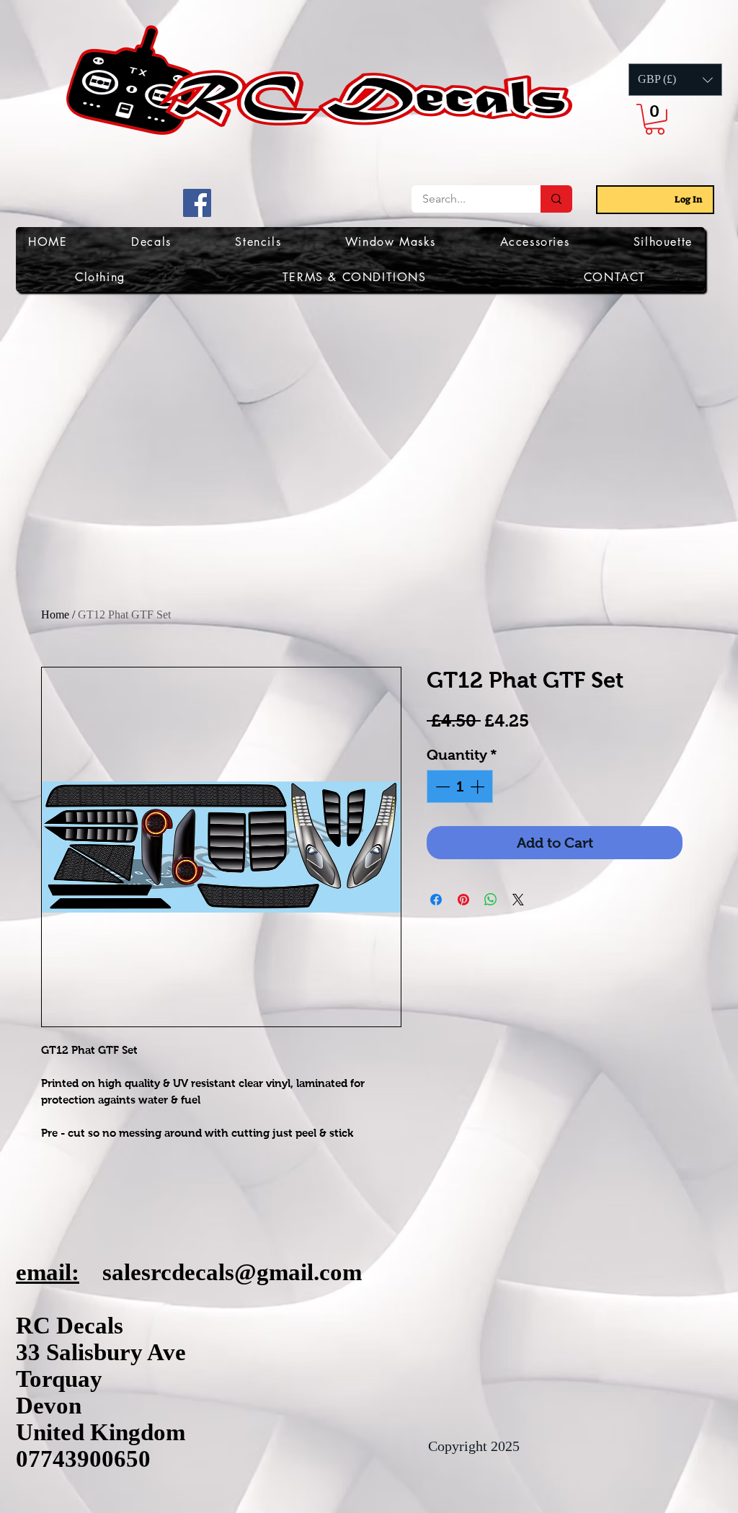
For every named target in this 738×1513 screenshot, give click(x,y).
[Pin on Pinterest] (463, 899)
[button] (675, 79)
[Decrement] (441, 786)
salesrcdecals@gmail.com (232, 1272)
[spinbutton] (459, 786)
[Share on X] (518, 899)
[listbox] (675, 79)
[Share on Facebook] (436, 899)
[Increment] (478, 786)
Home (55, 614)
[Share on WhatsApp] (490, 899)
